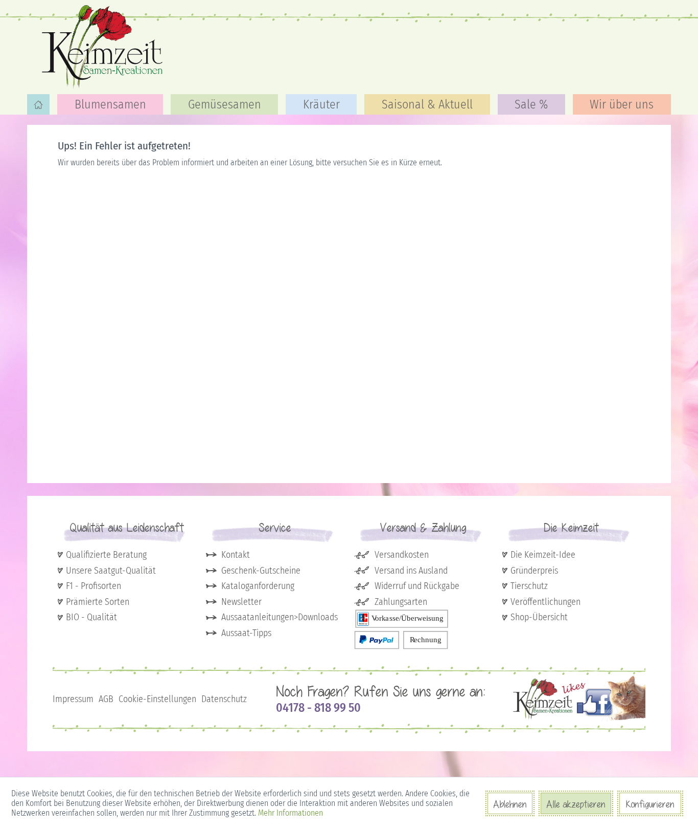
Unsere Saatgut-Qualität (111, 570)
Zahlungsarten (401, 601)
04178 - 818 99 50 (318, 708)
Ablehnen (510, 804)
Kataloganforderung (257, 586)
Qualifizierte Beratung (106, 554)
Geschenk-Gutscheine (260, 570)
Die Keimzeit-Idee (542, 554)
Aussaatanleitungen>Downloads (279, 617)
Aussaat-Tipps (246, 633)
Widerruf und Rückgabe (417, 586)
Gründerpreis (534, 570)
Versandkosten (402, 554)
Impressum (73, 699)
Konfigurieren (650, 804)
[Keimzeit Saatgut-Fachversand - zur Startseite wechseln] (103, 46)
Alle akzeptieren (576, 804)
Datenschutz (224, 699)
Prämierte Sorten (97, 601)
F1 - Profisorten (93, 586)
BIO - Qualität (91, 617)
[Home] (38, 104)
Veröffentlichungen (545, 601)
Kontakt (235, 554)
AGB (106, 699)
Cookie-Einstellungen (157, 699)
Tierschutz (529, 586)
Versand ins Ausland (411, 570)
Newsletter (241, 601)
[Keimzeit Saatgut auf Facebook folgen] (579, 719)
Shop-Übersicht (539, 617)
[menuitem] (38, 104)
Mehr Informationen (290, 813)
